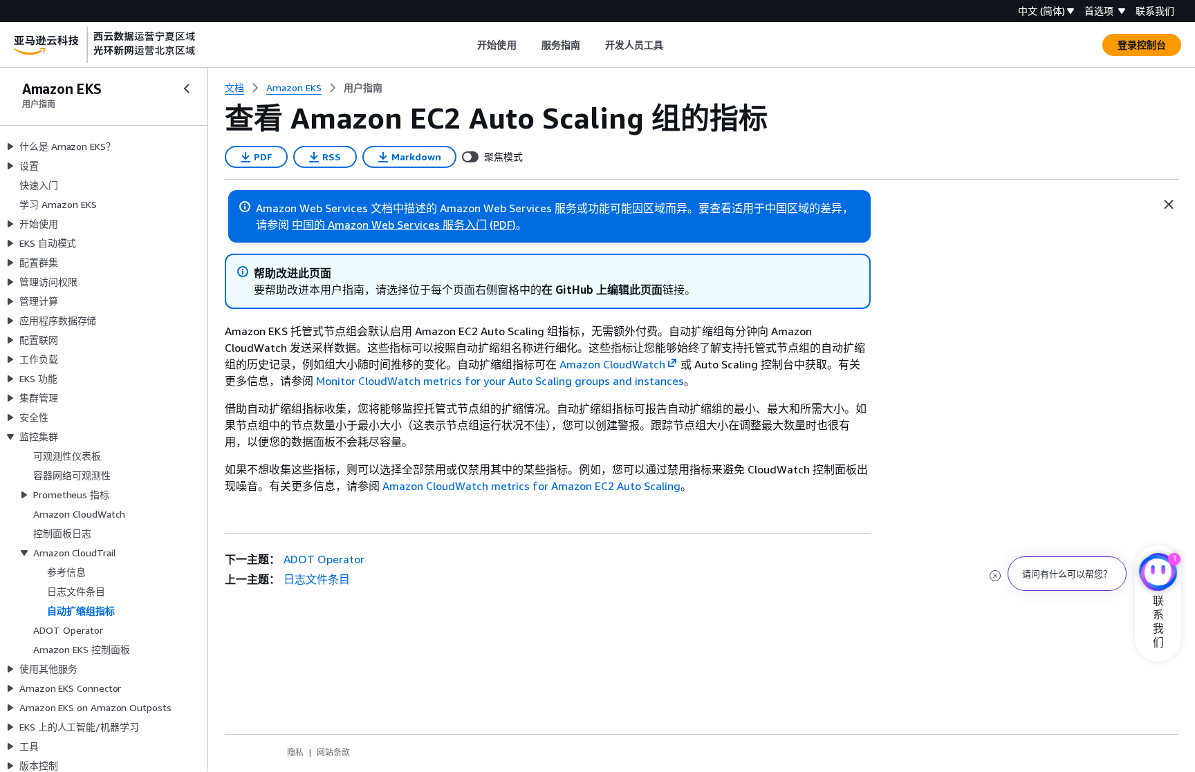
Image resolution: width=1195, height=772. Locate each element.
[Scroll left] (467, 45)
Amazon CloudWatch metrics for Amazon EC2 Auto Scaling (531, 486)
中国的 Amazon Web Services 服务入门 (389, 225)
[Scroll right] (674, 45)
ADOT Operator (324, 559)
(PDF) (503, 225)
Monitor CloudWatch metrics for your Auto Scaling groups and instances (500, 381)
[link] (363, 88)
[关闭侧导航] (186, 88)
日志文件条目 (317, 579)
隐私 (295, 752)
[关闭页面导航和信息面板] (1168, 205)
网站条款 (333, 752)
